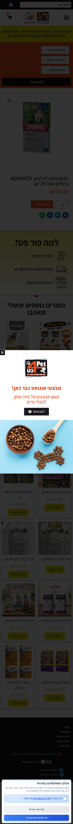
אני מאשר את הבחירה (36, 817)
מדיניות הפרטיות (41, 798)
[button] (2, 352)
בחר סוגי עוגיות (36, 809)
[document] (36, 412)
